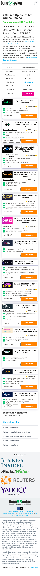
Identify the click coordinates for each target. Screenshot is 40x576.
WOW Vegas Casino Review (11, 155)
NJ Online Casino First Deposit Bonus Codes (17, 436)
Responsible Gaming (9, 513)
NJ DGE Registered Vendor (25, 513)
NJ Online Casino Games (11, 441)
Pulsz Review (7, 226)
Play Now (28, 93)
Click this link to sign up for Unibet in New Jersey (19, 42)
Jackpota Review (8, 180)
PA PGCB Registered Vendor (24, 514)
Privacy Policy (34, 567)
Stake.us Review (8, 311)
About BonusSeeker (12, 511)
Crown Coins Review (10, 130)
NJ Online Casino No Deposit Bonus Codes (16, 432)
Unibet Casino (28, 82)
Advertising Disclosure (26, 511)
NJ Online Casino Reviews (11, 428)
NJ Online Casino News (10, 445)
